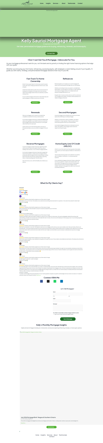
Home (41, 3)
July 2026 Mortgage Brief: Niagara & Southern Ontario (38, 417)
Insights (48, 3)
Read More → (23, 423)
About (63, 3)
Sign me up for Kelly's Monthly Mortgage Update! (64, 314)
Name (54, 292)
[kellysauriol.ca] (27, 3)
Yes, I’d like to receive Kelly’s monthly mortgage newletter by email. (66, 312)
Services (55, 3)
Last (69, 296)
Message (55, 304)
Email (54, 298)
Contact (80, 3)
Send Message (68, 319)
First (54, 296)
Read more (38, 275)
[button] (58, 3)
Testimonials (71, 3)
